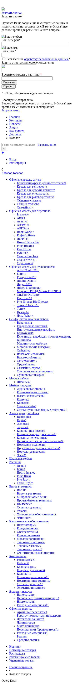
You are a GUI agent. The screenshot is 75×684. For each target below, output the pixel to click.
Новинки (15, 646)
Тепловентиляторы (31, 542)
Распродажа (17, 653)
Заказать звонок (12, 13)
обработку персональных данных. (46, 59)
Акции (13, 127)
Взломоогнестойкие (31, 354)
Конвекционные (28, 535)
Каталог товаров (12, 173)
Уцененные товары (21, 660)
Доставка (15, 134)
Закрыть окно (10, 110)
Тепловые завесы (29, 545)
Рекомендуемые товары (24, 657)
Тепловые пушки (29, 549)
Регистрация (17, 163)
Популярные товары (22, 650)
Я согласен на (37, 59)
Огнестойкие (27, 361)
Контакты (15, 120)
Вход (12, 159)
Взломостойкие (29, 357)
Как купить (16, 131)
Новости (15, 124)
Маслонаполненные (31, 538)
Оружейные (26, 364)
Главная (14, 117)
